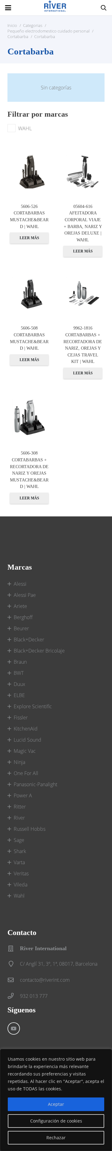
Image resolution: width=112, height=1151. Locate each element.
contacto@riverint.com (45, 979)
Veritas (21, 873)
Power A (23, 795)
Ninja (19, 762)
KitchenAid (26, 728)
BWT (19, 673)
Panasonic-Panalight (35, 784)
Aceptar (56, 1104)
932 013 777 (34, 996)
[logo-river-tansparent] (56, 7)
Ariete (20, 606)
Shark (20, 851)
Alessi (20, 583)
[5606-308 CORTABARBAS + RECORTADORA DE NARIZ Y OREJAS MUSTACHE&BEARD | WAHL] (29, 417)
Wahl (19, 895)
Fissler (21, 717)
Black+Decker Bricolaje (39, 650)
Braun (20, 661)
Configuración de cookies (56, 1121)
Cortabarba (17, 36)
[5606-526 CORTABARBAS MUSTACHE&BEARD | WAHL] (29, 171)
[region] (56, 1100)
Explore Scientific (33, 706)
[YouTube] (13, 1028)
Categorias (32, 25)
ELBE (19, 695)
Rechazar (56, 1137)
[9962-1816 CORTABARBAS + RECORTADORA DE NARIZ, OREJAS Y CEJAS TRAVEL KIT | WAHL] (83, 293)
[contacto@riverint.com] (13, 980)
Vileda (20, 884)
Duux (19, 684)
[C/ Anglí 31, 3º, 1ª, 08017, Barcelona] (13, 964)
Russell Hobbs (29, 829)
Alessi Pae (25, 595)
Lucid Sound (27, 739)
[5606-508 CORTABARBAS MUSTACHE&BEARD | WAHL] (29, 293)
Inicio (12, 25)
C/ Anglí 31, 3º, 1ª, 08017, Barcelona (58, 963)
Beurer (21, 628)
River (19, 817)
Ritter (20, 806)
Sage (19, 840)
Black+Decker (29, 639)
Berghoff (23, 617)
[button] (8, 8)
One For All (26, 773)
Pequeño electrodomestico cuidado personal (48, 31)
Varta (19, 862)
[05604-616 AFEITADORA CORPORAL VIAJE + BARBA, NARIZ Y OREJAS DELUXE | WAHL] (83, 171)
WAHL (25, 128)
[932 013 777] (13, 996)
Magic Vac (25, 751)
